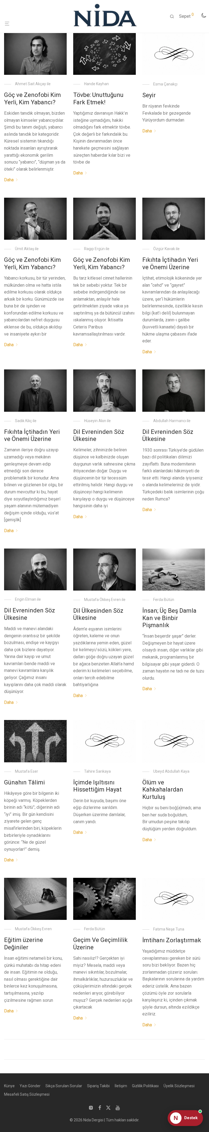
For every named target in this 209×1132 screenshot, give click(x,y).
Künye (9, 1086)
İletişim (121, 1086)
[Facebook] (99, 1107)
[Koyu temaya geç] (203, 15)
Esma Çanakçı (165, 84)
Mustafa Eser (26, 771)
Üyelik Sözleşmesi (179, 1086)
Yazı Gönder (30, 1086)
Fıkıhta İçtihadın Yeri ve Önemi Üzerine (170, 263)
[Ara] (174, 16)
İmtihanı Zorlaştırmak (171, 940)
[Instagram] (90, 1107)
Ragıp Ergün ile (96, 249)
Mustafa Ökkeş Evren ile (104, 599)
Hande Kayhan (96, 84)
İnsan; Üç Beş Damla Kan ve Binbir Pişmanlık (169, 618)
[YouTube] (118, 1107)
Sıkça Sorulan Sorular (63, 1086)
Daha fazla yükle (104, 1050)
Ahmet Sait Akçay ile (33, 84)
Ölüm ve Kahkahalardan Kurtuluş (162, 789)
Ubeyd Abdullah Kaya (171, 771)
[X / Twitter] (108, 1107)
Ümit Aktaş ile (27, 249)
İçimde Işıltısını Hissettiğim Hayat (97, 786)
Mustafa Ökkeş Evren (33, 929)
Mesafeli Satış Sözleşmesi (27, 1094)
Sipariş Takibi (98, 1086)
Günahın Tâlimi (24, 782)
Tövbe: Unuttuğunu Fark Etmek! (98, 98)
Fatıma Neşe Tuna (168, 929)
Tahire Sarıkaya (97, 771)
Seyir (149, 95)
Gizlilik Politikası (145, 1086)
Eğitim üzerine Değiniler (23, 943)
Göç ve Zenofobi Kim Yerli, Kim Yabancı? (32, 98)
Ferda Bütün (163, 599)
